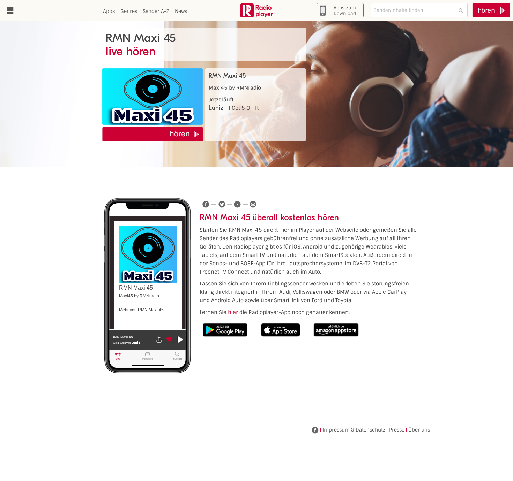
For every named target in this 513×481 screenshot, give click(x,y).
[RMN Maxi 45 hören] (152, 96)
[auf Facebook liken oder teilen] (205, 204)
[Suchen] (460, 10)
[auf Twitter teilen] (221, 204)
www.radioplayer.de (256, 10)
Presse (396, 430)
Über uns (419, 430)
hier (233, 312)
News (181, 11)
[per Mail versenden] (253, 204)
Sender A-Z (156, 11)
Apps (109, 11)
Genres (128, 11)
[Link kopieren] (237, 204)
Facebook (315, 430)
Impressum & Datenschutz (353, 430)
